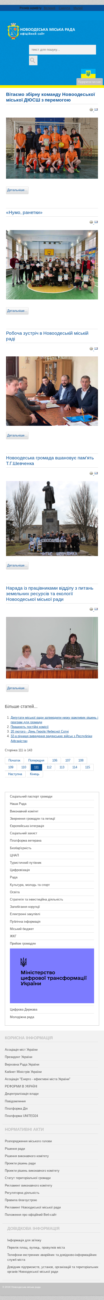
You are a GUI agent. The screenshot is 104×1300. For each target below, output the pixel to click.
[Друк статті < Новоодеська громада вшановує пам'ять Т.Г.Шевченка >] (91, 474)
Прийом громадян (23, 943)
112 (49, 767)
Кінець (34, 774)
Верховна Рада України (22, 1064)
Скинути (64, 8)
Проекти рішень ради (20, 1163)
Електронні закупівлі (25, 914)
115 (87, 767)
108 (80, 760)
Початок (14, 760)
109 (10, 767)
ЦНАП (14, 855)
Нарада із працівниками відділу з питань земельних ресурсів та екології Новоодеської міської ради (49, 593)
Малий (78, 8)
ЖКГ (13, 936)
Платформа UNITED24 (21, 1116)
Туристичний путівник (25, 862)
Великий (49, 8)
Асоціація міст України (21, 1049)
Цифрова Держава (23, 1009)
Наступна (15, 774)
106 (54, 760)
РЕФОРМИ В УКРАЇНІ (21, 1086)
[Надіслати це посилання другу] (96, 110)
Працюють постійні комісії (30, 727)
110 (23, 767)
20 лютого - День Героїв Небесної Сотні (40, 731)
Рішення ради (15, 1149)
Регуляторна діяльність (22, 1193)
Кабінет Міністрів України (23, 1072)
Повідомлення (15, 1101)
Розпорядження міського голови (28, 1141)
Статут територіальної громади (28, 1178)
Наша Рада (18, 804)
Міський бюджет (22, 929)
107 (67, 760)
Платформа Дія (16, 1108)
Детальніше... (17, 190)
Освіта (15, 892)
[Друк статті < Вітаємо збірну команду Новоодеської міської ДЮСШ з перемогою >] (91, 110)
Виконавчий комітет (24, 811)
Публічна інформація (25, 921)
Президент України (18, 1057)
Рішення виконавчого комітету (27, 1156)
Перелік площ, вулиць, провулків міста (36, 1247)
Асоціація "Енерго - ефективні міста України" (37, 1079)
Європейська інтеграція (27, 826)
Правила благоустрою (21, 1200)
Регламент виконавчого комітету (28, 1185)
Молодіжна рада (22, 1017)
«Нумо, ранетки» (24, 212)
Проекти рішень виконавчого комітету (32, 1170)
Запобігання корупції (25, 907)
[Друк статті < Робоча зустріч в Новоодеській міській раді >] (91, 349)
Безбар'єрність (20, 848)
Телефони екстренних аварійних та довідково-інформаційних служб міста (52, 1257)
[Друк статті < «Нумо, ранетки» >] (91, 223)
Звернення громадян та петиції (32, 818)
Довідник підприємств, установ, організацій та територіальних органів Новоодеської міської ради (52, 1269)
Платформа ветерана (25, 840)
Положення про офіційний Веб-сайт (31, 1214)
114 (74, 767)
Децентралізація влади (21, 1094)
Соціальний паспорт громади (31, 796)
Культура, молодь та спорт (30, 885)
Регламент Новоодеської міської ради (33, 1207)
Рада (13, 877)
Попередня (36, 760)
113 (61, 767)
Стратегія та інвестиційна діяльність (36, 899)
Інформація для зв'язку (24, 1240)
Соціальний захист (23, 833)
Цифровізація (20, 870)
